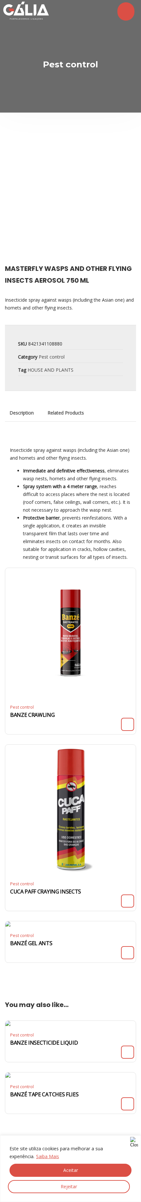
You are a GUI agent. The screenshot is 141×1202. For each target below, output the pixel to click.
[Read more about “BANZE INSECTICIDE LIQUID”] (127, 1052)
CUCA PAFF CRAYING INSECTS (45, 891)
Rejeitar (69, 1186)
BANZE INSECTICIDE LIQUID (44, 1042)
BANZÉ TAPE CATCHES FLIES (44, 1094)
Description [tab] (22, 413)
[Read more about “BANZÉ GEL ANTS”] (127, 952)
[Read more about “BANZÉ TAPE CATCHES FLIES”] (127, 1103)
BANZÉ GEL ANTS (31, 943)
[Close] (134, 1141)
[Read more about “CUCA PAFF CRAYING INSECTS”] (127, 901)
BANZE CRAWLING (32, 714)
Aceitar (70, 1170)
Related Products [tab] (66, 413)
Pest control (52, 357)
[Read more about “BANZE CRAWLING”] (127, 724)
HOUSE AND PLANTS (50, 370)
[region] (70, 1168)
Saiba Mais (47, 1156)
